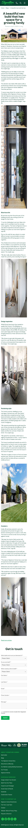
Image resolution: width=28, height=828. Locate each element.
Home (2, 8)
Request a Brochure (6, 813)
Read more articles (6, 640)
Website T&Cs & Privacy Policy (9, 810)
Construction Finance (6, 794)
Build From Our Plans (6, 783)
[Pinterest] (5, 818)
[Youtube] (12, 818)
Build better (4, 755)
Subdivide (3, 791)
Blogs (7, 8)
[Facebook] (8, 818)
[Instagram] (2, 818)
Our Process (4, 769)
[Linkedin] (15, 818)
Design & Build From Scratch (8, 780)
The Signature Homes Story (8, 761)
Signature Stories (5, 772)
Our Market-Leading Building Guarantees (11, 766)
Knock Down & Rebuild (7, 788)
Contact (3, 807)
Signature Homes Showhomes (8, 802)
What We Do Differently (7, 763)
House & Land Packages (7, 785)
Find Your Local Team (6, 804)
